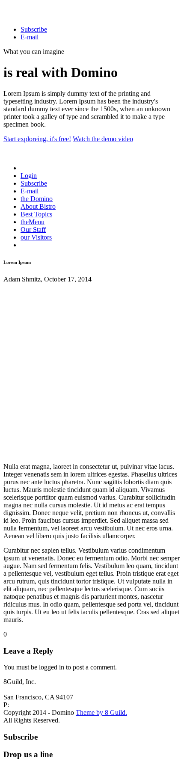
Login (29, 175)
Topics (36, 214)
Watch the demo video (103, 138)
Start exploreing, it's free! (37, 138)
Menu (33, 221)
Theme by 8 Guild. (101, 712)
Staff (33, 229)
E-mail (30, 37)
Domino (37, 198)
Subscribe (34, 29)
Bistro (38, 206)
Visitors (36, 237)
